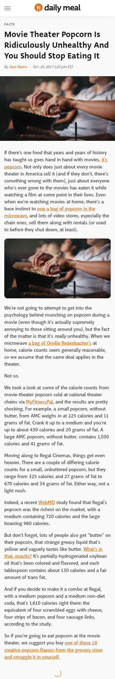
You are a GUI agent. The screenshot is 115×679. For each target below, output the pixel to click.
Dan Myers (18, 66)
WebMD (47, 503)
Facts (9, 24)
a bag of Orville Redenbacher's (59, 343)
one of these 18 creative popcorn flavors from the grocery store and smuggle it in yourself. (53, 650)
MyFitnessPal (39, 402)
